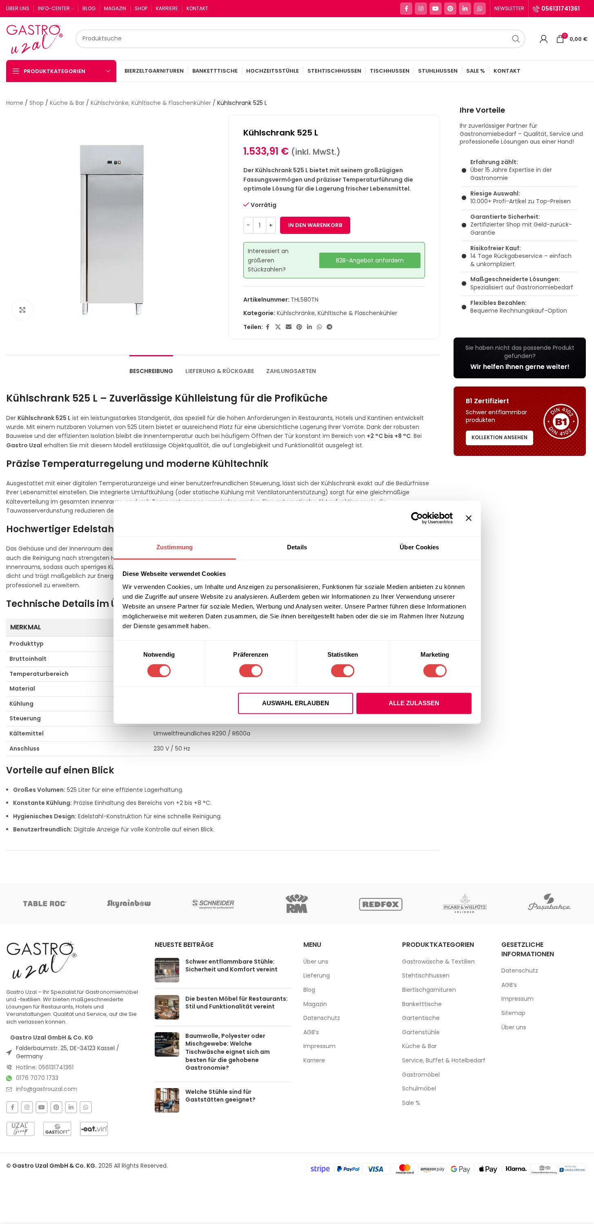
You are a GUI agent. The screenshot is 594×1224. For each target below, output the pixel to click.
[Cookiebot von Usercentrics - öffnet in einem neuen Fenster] (417, 518)
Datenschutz (321, 1018)
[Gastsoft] (57, 1129)
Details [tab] (297, 547)
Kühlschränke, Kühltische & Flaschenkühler (151, 103)
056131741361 (560, 8)
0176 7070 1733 (37, 1078)
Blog (309, 990)
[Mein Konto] (544, 39)
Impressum (319, 1046)
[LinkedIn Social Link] (465, 8)
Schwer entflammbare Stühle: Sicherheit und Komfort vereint (231, 965)
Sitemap (513, 1013)
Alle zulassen (414, 703)
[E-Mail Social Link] (288, 327)
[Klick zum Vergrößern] (22, 310)
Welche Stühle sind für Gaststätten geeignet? (220, 1096)
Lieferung (316, 976)
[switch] (251, 670)
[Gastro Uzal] (42, 960)
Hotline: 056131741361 (44, 1067)
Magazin (315, 1004)
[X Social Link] (278, 327)
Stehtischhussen (425, 976)
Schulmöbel (419, 1089)
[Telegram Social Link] (329, 327)
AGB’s (311, 1032)
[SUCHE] (516, 38)
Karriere (314, 1060)
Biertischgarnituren (429, 990)
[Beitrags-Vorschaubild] (167, 970)
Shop (36, 103)
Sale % (411, 1103)
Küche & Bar (67, 103)
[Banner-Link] (520, 358)
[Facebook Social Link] (406, 8)
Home (14, 103)
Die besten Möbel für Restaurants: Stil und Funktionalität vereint (236, 1003)
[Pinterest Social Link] (450, 8)
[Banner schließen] (469, 517)
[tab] (151, 367)
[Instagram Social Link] (421, 8)
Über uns (315, 962)
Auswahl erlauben (295, 703)
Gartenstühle (421, 1032)
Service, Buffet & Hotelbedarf (443, 1060)
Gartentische (421, 1018)
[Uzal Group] (20, 1129)
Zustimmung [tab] (174, 547)
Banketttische (422, 1004)
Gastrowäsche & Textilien (438, 962)
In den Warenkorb (315, 225)
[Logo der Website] (36, 38)
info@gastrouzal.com (46, 1089)
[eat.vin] (94, 1129)
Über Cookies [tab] (419, 547)
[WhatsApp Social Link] (480, 8)
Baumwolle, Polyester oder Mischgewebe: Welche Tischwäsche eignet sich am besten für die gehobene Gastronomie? (227, 1052)
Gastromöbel (421, 1075)
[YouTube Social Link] (435, 8)
